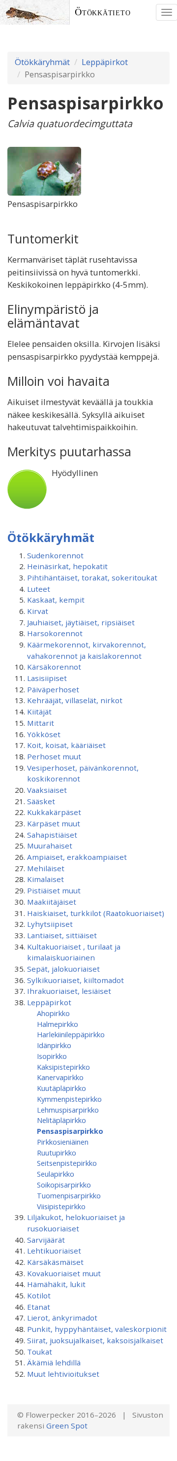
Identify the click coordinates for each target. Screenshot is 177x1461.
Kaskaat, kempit (56, 600)
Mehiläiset (45, 868)
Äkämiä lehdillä (54, 1362)
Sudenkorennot (55, 555)
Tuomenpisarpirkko (69, 1195)
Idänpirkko (54, 1045)
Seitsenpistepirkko (67, 1163)
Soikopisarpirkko (64, 1184)
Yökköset (43, 734)
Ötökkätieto (103, 12)
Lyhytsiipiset (50, 924)
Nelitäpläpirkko (61, 1120)
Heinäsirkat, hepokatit (67, 566)
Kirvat (37, 611)
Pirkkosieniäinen (62, 1142)
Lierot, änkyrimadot (62, 1318)
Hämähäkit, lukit (56, 1284)
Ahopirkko (53, 1013)
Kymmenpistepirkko (69, 1099)
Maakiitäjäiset (51, 902)
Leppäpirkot (105, 62)
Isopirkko (52, 1056)
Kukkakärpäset (54, 812)
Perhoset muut (54, 756)
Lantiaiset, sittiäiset (62, 935)
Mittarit (40, 723)
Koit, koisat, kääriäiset (66, 745)
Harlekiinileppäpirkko (71, 1034)
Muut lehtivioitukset (63, 1374)
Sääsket (41, 801)
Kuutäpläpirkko (61, 1088)
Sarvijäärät (46, 1240)
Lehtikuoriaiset (54, 1251)
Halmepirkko (57, 1024)
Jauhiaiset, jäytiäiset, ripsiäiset (81, 622)
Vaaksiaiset (47, 790)
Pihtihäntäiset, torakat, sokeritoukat (92, 577)
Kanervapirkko (60, 1077)
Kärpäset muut (53, 823)
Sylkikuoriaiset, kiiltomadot (75, 980)
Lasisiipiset (47, 678)
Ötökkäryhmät (42, 62)
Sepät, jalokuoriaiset (63, 969)
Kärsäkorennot (54, 667)
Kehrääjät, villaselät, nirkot (74, 700)
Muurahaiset (49, 845)
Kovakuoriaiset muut (64, 1273)
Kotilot (39, 1295)
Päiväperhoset (53, 689)
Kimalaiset (45, 879)
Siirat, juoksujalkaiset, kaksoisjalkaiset (95, 1340)
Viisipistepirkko (61, 1206)
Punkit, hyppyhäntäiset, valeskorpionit (97, 1329)
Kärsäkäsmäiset (55, 1262)
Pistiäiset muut (54, 890)
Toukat (39, 1352)
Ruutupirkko (56, 1152)
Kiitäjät (39, 711)
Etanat (38, 1307)
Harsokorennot (55, 633)
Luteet (38, 589)
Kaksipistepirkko (63, 1067)
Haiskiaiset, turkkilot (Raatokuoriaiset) (95, 913)
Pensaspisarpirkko (70, 1131)
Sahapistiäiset (52, 835)
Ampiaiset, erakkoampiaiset (77, 857)
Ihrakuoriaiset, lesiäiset (69, 991)
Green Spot (67, 1425)
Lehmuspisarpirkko (68, 1110)
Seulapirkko (55, 1174)
